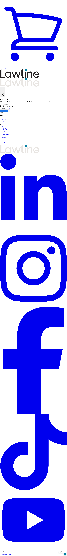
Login (5, 97)
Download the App (4, 129)
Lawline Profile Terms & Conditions (6, 554)
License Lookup (4, 138)
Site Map (3, 552)
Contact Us (3, 141)
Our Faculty (3, 121)
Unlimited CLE (4, 128)
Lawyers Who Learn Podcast (5, 134)
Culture (3, 120)
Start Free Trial (2, 97)
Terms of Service (20, 113)
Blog (2, 135)
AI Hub (3, 130)
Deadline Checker (4, 137)
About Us (3, 118)
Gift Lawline (3, 131)
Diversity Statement (4, 122)
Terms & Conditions (8, 108)
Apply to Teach (4, 119)
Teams (2, 127)
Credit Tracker (3, 136)
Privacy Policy (15, 113)
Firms (2, 126)
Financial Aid (3, 142)
